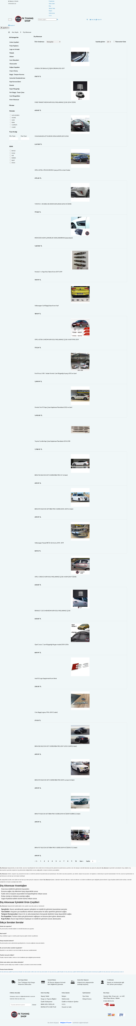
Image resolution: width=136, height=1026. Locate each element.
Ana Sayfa (15, 32)
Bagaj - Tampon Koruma (16, 74)
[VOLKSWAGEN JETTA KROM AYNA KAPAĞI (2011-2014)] (80, 124)
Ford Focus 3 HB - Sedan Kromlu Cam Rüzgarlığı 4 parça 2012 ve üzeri (56, 373)
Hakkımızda (52, 13)
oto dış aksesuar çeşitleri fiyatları (56, 971)
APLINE (13, 117)
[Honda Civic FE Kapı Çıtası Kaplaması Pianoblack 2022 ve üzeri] (80, 395)
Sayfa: (88, 861)
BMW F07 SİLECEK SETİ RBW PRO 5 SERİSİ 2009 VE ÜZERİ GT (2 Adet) (56, 847)
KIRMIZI (13, 158)
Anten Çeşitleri (14, 42)
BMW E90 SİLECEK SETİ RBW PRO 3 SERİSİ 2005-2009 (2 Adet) (54, 509)
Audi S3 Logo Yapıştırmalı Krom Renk (46, 678)
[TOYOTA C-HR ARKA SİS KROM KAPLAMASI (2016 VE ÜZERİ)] (80, 192)
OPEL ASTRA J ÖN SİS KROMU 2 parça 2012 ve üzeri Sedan (52, 170)
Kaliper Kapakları (14, 67)
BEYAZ (13, 151)
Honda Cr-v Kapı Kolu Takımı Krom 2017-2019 (48, 272)
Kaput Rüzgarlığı (14, 89)
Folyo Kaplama (13, 46)
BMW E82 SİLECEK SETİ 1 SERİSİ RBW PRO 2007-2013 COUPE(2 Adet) (56, 746)
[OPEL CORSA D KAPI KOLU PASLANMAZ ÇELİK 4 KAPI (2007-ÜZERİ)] (80, 565)
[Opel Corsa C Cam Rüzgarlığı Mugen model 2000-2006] (80, 633)
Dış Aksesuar (27, 32)
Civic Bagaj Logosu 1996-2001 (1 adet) (46, 712)
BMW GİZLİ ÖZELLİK (47, 1004)
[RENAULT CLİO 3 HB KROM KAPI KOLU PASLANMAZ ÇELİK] (80, 599)
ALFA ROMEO (15, 115)
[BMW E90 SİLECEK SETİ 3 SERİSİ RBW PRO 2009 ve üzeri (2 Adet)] (80, 768)
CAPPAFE (14, 125)
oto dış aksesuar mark (107, 971)
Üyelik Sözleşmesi (46, 1001)
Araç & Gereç (13, 71)
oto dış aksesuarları (43, 971)
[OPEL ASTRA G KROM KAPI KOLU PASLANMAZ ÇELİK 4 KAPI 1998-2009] (80, 328)
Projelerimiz (51, 1)
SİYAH (13, 162)
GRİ (12, 155)
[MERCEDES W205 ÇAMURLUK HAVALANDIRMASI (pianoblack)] (80, 226)
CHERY (13, 127)
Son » (81, 861)
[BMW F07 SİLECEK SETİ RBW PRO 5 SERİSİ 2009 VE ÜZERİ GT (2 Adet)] (80, 836)
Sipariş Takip (52, 8)
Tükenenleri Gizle (120, 42)
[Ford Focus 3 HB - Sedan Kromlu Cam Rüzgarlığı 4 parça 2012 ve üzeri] (80, 361)
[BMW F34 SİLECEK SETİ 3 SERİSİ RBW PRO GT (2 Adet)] (80, 463)
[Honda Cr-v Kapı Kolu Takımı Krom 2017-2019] (80, 260)
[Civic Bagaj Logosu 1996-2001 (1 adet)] (80, 700)
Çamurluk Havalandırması (17, 78)
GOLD (13, 153)
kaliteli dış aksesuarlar (85, 971)
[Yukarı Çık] (1, 28)
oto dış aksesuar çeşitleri (6, 971)
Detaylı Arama (87, 999)
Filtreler (11, 105)
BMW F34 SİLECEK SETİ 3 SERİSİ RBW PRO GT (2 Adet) (51, 475)
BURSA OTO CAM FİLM (48, 1007)
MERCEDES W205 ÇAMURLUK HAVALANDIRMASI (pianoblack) (54, 238)
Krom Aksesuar (14, 99)
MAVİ (13, 160)
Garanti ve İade (66, 1007)
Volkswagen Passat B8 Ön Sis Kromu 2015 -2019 (49, 543)
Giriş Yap (93, 19)
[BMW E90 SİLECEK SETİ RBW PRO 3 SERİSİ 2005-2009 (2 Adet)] (80, 497)
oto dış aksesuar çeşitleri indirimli (72, 971)
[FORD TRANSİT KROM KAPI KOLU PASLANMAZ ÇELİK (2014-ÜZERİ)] (80, 90)
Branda (11, 85)
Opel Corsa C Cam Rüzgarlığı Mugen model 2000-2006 (52, 644)
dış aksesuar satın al (118, 971)
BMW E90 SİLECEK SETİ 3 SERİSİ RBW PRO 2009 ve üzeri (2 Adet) (54, 780)
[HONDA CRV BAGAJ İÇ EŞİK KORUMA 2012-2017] (80, 56)
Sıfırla (19, 141)
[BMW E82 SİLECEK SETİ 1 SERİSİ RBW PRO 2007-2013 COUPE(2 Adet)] (80, 734)
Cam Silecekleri (14, 60)
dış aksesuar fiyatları (17, 971)
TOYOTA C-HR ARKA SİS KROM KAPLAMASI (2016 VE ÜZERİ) (53, 204)
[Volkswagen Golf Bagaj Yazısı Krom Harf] (80, 294)
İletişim (50, 10)
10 (76, 861)
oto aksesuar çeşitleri (96, 971)
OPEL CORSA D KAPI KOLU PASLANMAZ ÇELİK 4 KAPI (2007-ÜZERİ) (55, 577)
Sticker (11, 56)
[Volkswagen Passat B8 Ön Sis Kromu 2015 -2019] (80, 531)
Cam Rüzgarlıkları (14, 96)
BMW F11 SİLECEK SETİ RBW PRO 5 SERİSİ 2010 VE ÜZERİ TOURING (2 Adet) (57, 814)
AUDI (13, 120)
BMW (13, 122)
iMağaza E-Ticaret (65, 1023)
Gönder (34, 1004)
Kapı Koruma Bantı (15, 82)
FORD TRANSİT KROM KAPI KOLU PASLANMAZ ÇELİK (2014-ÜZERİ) (55, 102)
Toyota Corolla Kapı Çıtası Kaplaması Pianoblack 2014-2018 (52, 441)
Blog (50, 6)
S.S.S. (64, 1004)
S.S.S (50, 15)
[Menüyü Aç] (10, 19)
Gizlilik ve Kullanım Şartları (70, 1001)
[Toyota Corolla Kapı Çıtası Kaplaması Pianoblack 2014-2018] (80, 429)
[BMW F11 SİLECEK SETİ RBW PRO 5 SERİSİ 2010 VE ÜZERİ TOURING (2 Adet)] (80, 802)
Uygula (13, 141)
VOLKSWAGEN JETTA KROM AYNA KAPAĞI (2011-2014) (52, 136)
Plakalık (11, 53)
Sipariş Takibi (45, 996)
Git (99, 861)
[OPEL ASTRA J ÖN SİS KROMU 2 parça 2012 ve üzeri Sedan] (80, 158)
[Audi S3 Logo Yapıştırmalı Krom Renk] (80, 666)
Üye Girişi (86, 996)
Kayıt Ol (99, 19)
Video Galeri (52, 3)
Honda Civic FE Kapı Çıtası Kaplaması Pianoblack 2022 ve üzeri (53, 407)
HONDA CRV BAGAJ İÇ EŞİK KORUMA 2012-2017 (50, 68)
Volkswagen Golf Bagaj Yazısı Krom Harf (47, 306)
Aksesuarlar (13, 64)
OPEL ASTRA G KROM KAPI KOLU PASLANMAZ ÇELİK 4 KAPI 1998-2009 (57, 339)
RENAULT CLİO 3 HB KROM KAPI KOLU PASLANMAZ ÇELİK (52, 611)
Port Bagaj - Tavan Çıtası (16, 92)
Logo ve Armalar (14, 49)
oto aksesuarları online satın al (30, 971)
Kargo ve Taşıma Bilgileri (48, 999)
